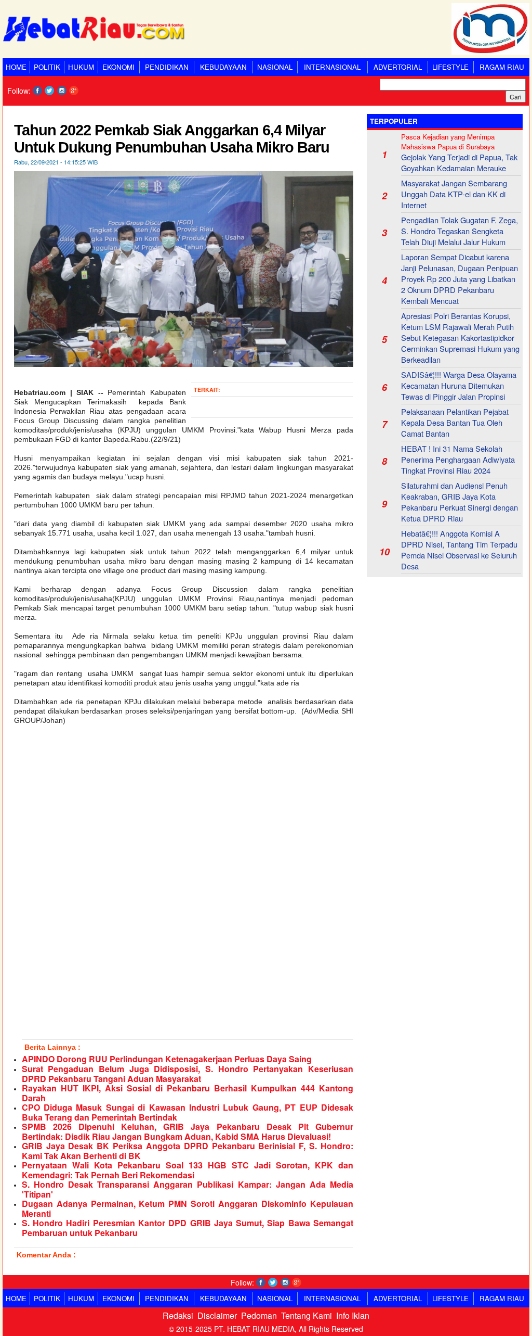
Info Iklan (352, 1315)
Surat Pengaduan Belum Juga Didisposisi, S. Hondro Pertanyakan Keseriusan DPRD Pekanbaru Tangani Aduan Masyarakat (187, 1074)
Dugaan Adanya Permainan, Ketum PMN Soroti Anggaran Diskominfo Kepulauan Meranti (187, 1208)
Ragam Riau (502, 67)
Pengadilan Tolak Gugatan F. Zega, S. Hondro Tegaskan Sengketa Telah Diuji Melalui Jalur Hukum (459, 230)
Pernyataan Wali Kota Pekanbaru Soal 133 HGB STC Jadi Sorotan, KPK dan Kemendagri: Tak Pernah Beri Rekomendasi (187, 1170)
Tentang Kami (306, 1315)
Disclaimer (217, 1315)
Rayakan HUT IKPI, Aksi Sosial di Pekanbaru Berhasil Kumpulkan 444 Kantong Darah (187, 1093)
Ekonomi (118, 67)
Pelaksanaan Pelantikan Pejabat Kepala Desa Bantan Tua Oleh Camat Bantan (455, 422)
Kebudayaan (223, 67)
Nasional (274, 67)
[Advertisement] (445, 650)
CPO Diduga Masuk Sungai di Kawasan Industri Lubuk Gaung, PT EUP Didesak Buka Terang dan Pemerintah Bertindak (187, 1112)
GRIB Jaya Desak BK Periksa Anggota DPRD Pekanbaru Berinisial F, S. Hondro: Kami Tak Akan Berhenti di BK (187, 1151)
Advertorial (398, 67)
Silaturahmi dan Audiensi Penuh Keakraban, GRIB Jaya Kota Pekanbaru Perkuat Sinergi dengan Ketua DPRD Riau (459, 502)
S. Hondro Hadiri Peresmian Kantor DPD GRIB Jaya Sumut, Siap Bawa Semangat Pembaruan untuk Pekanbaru (187, 1228)
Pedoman (259, 1315)
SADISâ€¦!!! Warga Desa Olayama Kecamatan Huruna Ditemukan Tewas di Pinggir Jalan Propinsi (458, 385)
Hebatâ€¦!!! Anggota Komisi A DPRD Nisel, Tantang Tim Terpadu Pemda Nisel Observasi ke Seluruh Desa (459, 549)
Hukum (81, 67)
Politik (47, 67)
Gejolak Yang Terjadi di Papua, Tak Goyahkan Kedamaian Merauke (459, 162)
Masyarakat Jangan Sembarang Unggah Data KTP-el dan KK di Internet (454, 193)
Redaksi (178, 1315)
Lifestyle (450, 67)
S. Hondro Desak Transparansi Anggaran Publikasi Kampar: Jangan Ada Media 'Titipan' (187, 1189)
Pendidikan (167, 67)
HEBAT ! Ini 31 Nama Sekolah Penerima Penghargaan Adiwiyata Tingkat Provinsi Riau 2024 (458, 459)
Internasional (332, 67)
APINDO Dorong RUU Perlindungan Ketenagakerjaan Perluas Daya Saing (167, 1059)
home (16, 67)
